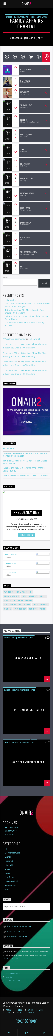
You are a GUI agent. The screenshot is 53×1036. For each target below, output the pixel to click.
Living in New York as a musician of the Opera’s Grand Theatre (24, 469)
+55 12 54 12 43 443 (16, 931)
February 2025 (11, 827)
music (43, 596)
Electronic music (12, 852)
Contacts (30, 1012)
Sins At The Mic (11, 554)
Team (8, 1012)
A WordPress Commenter (14, 339)
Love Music (42, 17)
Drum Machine (11, 596)
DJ (6, 848)
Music (7, 869)
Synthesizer (20, 609)
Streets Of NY (10, 563)
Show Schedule (13, 973)
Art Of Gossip (10, 572)
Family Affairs (21, 17)
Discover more (9, 958)
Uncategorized (11, 881)
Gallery (33, 596)
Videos (41, 1010)
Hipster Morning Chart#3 (28, 711)
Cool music (21, 592)
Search (5, 277)
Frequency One (19, 638)
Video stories (10, 885)
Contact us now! (13, 980)
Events (8, 857)
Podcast (9, 1010)
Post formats (40, 605)
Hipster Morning (20, 690)
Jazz (33, 17)
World (7, 889)
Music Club (9, 600)
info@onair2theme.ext (17, 936)
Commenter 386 (10, 353)
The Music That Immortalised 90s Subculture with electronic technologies (25, 454)
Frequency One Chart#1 (27, 658)
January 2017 (11, 830)
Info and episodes (26, 535)
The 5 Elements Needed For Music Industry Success (25, 475)
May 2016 (9, 834)
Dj (31, 592)
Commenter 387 (10, 344)
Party (27, 605)
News (7, 873)
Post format (10, 877)
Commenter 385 (10, 361)
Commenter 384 (10, 370)
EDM (24, 596)
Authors (8, 592)
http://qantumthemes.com (19, 926)
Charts (18, 1012)
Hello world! (10, 300)
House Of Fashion (20, 742)
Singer (7, 609)
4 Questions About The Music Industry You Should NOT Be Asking (25, 462)
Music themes (25, 600)
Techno (33, 609)
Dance (9, 17)
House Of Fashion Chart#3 (28, 763)
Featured (9, 861)
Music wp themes (13, 605)
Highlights (9, 865)
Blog (20, 1010)
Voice (42, 609)
